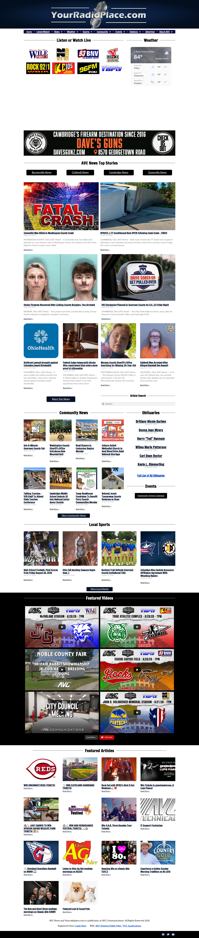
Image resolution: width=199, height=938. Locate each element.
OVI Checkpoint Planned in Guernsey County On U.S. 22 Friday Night (135, 305)
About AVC (164, 31)
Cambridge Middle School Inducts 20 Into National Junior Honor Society (60, 498)
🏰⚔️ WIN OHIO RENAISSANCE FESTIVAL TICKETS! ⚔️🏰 (78, 827)
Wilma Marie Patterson (151, 447)
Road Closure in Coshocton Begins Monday (85, 448)
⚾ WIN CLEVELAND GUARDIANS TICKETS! (78, 786)
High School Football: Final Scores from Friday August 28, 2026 (41, 571)
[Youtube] (173, 934)
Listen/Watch (43, 31)
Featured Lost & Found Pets (76, 909)
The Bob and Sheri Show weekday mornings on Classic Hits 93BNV (40, 910)
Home (29, 31)
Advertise (150, 31)
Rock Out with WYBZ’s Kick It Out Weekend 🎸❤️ (118, 786)
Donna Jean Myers (151, 430)
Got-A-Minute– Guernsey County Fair (34, 447)
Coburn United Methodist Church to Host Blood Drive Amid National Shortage (113, 450)
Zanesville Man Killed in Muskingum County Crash (49, 233)
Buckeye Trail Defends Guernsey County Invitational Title (117, 571)
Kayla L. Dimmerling (151, 464)
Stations (134, 31)
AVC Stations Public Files (108, 926)
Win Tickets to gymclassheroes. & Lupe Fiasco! (157, 786)
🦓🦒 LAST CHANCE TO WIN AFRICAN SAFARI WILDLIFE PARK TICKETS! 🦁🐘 (40, 828)
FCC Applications (132, 926)
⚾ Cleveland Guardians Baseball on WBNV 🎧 (40, 870)
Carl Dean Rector (151, 455)
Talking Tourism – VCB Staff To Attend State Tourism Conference (33, 498)
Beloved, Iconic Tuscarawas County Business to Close (111, 496)
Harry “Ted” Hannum (151, 438)
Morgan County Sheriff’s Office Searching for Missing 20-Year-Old (118, 364)
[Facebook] (163, 934)
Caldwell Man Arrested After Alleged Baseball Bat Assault (154, 364)
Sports (86, 31)
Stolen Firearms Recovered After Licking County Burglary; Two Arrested (59, 305)
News (57, 31)
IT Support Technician (152, 825)
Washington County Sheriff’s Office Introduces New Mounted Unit (59, 450)
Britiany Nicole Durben (151, 421)
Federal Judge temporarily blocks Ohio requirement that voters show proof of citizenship (80, 365)
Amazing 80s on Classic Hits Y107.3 (115, 870)
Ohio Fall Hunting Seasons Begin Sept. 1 (79, 571)
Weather (71, 31)
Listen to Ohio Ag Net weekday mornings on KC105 (78, 870)
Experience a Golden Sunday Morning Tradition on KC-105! (155, 870)
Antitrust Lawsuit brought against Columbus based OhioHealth (41, 364)
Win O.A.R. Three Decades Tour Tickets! (117, 827)
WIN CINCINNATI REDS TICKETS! (39, 785)
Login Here (80, 926)
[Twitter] (168, 934)
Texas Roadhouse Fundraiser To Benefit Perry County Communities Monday (86, 498)
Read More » (28, 250)
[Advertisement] (99, 109)
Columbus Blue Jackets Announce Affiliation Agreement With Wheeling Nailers (157, 572)
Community (102, 31)
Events (118, 31)
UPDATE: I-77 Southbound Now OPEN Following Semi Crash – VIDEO (133, 233)
